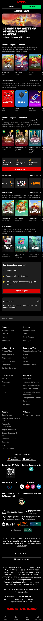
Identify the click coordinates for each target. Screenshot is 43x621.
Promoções (6, 340)
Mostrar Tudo (34, 81)
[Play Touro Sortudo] (8, 208)
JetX (3, 385)
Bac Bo (25, 361)
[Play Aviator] (8, 98)
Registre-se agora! (21, 291)
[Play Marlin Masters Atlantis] (21, 244)
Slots (25, 334)
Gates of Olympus (9, 361)
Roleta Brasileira (6, 147)
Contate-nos (7, 415)
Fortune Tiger (5, 72)
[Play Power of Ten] (8, 244)
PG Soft (3, 74)
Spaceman (32, 108)
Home (3, 318)
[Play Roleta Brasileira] (8, 138)
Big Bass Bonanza (9, 368)
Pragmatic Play (32, 110)
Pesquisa (26, 404)
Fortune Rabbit (19, 72)
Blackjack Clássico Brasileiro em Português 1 (34, 149)
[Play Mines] (21, 98)
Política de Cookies (30, 389)
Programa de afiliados (31, 415)
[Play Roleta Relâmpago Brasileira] (21, 138)
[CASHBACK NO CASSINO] (21, 27)
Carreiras (26, 401)
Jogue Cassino (29, 330)
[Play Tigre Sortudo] (35, 208)
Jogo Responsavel (9, 439)
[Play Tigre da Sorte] (21, 208)
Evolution (4, 149)
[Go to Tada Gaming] (35, 183)
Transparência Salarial (32, 398)
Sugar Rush (6, 358)
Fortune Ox (32, 72)
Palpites (5, 337)
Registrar (31, 6)
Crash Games (28, 337)
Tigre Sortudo (33, 218)
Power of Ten (5, 254)
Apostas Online (8, 330)
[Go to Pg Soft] (21, 183)
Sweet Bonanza (8, 354)
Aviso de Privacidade (31, 385)
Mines (17, 108)
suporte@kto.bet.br (31, 599)
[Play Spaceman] (35, 98)
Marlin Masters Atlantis (19, 254)
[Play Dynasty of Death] (35, 244)
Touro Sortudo (6, 218)
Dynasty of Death (34, 254)
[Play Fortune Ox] (35, 62)
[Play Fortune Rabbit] (21, 62)
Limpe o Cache (8, 449)
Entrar (11, 6)
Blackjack (26, 358)
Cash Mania (6, 365)
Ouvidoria (5, 442)
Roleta (25, 354)
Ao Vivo (5, 334)
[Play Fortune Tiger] (8, 62)
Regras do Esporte (9, 430)
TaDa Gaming (18, 220)
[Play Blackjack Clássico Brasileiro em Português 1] (35, 138)
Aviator (4, 108)
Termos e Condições (31, 382)
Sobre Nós (27, 379)
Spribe (3, 110)
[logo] (22, 2)
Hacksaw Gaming (6, 256)
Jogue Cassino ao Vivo (32, 351)
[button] (20, 39)
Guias (4, 445)
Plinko (4, 392)
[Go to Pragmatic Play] (8, 183)
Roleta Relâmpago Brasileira (20, 148)
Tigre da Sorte (19, 218)
